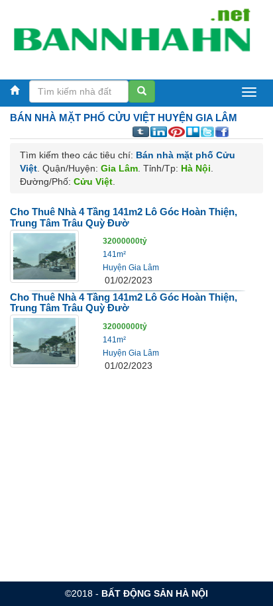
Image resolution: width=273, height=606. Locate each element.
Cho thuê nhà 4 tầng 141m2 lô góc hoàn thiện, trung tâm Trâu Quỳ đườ (123, 217)
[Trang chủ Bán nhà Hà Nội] (131, 36)
